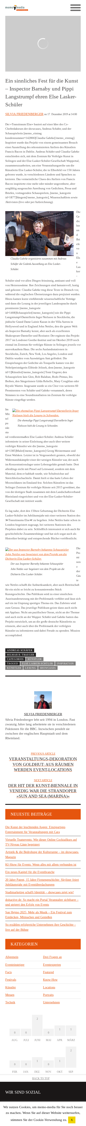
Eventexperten (52, 964)
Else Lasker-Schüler (37, 663)
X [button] (72, 1120)
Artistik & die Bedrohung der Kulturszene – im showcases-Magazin (42, 854)
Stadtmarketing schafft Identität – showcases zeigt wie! (39, 892)
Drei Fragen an (52, 957)
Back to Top (41, 1078)
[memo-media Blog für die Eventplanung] (24, 8)
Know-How (50, 979)
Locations (49, 987)
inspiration (65, 663)
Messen (9, 995)
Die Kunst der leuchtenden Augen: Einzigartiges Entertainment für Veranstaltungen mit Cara (35, 830)
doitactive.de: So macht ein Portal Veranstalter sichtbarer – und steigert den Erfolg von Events (42, 902)
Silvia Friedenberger (24, 114)
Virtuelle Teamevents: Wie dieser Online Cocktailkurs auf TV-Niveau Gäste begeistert (41, 842)
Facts (8, 972)
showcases (48, 668)
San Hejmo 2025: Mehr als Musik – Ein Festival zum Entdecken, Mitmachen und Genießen (38, 915)
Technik (10, 1002)
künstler (14, 668)
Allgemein (11, 957)
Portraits (48, 995)
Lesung (30, 668)
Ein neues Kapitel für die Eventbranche (29, 872)
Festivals (10, 979)
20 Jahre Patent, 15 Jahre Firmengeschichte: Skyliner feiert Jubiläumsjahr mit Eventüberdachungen (42, 882)
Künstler (35, 659)
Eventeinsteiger (14, 964)
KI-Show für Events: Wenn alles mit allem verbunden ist (40, 864)
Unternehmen (51, 1002)
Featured (48, 972)
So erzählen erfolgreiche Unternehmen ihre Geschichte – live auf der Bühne (40, 927)
